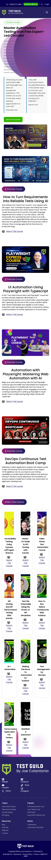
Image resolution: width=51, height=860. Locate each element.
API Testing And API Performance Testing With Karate (9, 610)
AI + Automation (9, 668)
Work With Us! (7, 854)
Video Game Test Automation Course (42, 544)
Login (47, 4)
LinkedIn (5, 782)
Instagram (25, 791)
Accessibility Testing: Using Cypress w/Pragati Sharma (9, 545)
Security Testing (7, 812)
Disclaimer (17, 854)
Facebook (24, 782)
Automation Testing (8, 807)
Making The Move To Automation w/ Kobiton (25, 673)
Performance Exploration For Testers (9, 733)
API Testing (5, 815)
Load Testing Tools (33, 809)
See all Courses (13, 119)
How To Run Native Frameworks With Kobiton (42, 608)
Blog (3, 825)
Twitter (8, 791)
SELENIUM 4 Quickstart (25, 732)
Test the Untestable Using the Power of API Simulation (25, 608)
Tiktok (27, 785)
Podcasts (5, 827)
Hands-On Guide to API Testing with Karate (25, 545)
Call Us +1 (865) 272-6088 (36, 855)
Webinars (5, 830)
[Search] (41, 4)
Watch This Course (14, 231)
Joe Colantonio (26, 851)
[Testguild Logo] (13, 12)
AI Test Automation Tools (35, 807)
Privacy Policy (27, 854)
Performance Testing (9, 809)
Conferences (31, 825)
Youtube (5, 787)
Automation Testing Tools (36, 815)
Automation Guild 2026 (35, 827)
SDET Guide (31, 812)
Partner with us (30, 4)
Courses (5, 833)
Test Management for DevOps (42, 670)
